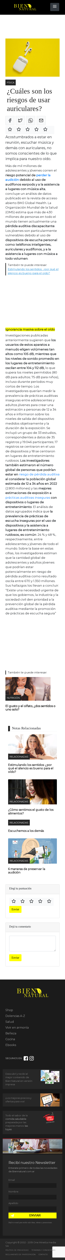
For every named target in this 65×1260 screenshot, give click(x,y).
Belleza (10, 1033)
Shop (9, 1010)
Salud (9, 1021)
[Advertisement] (34, 27)
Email (11, 1180)
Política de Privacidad (17, 1250)
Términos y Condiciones (43, 1250)
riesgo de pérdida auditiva (39, 474)
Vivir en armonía (17, 1027)
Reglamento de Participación (20, 1254)
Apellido (13, 1203)
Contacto (43, 1254)
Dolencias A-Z (15, 1016)
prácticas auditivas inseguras (27, 497)
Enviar (15, 909)
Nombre (13, 1191)
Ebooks (10, 1045)
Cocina (10, 1039)
